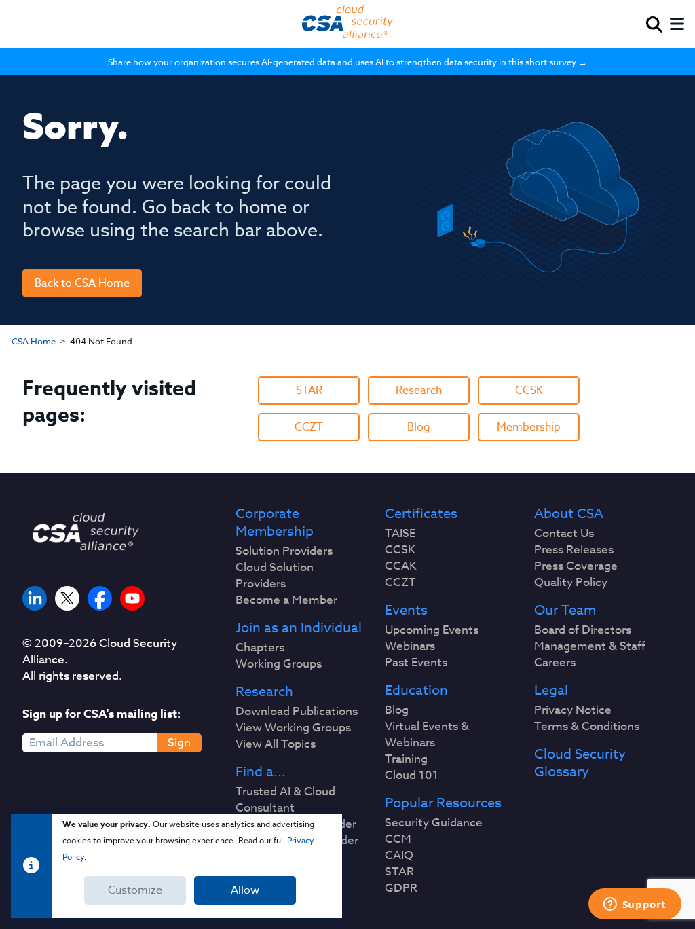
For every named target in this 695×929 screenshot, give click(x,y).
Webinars (410, 646)
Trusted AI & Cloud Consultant (285, 800)
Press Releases (574, 550)
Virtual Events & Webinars (427, 734)
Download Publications (297, 712)
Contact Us (564, 534)
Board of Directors (582, 630)
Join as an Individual (299, 628)
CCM (398, 839)
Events (406, 610)
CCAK (401, 566)
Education (416, 690)
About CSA (568, 514)
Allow (245, 890)
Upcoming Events (431, 630)
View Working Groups (293, 728)
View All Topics (276, 744)
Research (419, 390)
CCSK (529, 390)
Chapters (260, 648)
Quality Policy (570, 583)
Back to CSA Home (82, 283)
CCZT (309, 427)
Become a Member (286, 600)
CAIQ (399, 856)
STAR (309, 390)
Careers (555, 663)
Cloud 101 (411, 775)
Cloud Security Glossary (580, 763)
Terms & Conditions (586, 726)
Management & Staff (589, 646)
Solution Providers (284, 551)
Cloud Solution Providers (275, 576)
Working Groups (279, 664)
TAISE (400, 534)
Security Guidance (434, 823)
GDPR (401, 888)
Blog (418, 427)
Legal (551, 690)
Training (406, 759)
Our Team (565, 610)
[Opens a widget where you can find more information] (634, 905)
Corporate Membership (275, 523)
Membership (529, 427)
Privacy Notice (573, 710)
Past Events (416, 663)
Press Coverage (576, 566)
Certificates (421, 514)
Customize (135, 890)
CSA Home (34, 341)
